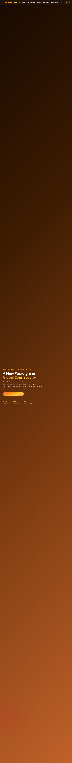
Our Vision (30, 394)
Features (39, 2)
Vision (61, 2)
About (23, 2)
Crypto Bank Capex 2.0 (11, 2)
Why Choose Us (31, 2)
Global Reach (54, 2)
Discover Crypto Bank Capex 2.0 (13, 394)
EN (66, 2)
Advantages (46, 2)
